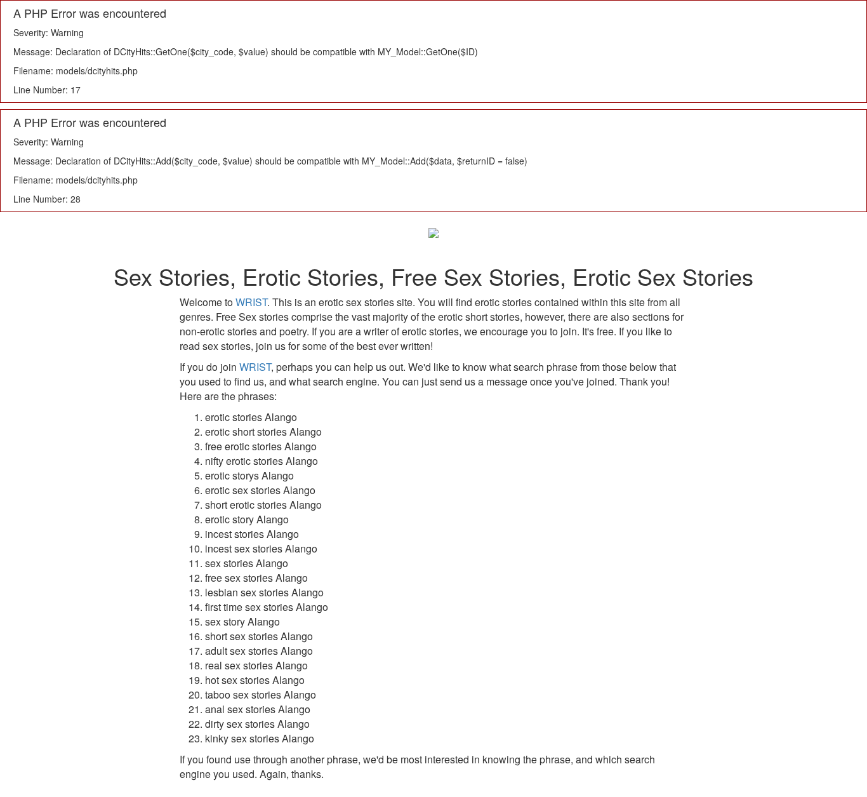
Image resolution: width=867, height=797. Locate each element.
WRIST (251, 302)
